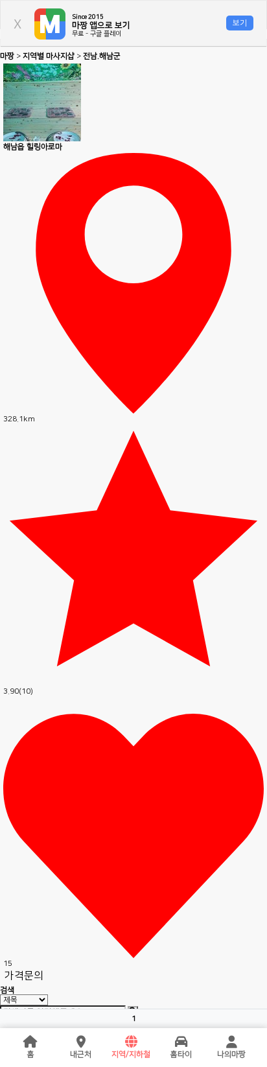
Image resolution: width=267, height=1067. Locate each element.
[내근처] (81, 1042)
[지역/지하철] (131, 1042)
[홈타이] (181, 1042)
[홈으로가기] (30, 1042)
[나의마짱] (231, 1042)
